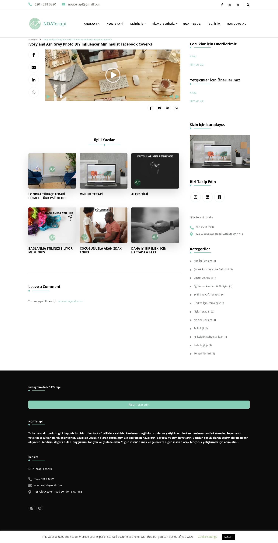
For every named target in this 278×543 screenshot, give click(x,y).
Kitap (193, 56)
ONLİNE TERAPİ (91, 194)
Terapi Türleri (202, 353)
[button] (112, 75)
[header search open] (248, 5)
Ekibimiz (137, 24)
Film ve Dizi (197, 64)
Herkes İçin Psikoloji (206, 303)
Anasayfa (92, 24)
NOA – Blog (192, 24)
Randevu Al (236, 24)
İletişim (214, 24)
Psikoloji (199, 328)
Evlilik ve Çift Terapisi (207, 294)
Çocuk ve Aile (202, 277)
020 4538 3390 (205, 227)
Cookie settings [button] (207, 536)
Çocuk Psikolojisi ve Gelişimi (211, 269)
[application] (112, 75)
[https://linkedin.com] (207, 197)
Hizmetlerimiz (163, 24)
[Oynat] (48, 96)
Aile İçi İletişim (203, 261)
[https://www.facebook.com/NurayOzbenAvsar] (219, 197)
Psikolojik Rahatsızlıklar (208, 336)
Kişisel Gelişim (203, 320)
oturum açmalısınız (70, 301)
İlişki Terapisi (202, 311)
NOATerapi (54, 23)
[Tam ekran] (177, 96)
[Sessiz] (171, 96)
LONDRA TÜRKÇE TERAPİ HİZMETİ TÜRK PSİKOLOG (47, 196)
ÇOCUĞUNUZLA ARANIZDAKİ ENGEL (101, 250)
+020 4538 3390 (44, 478)
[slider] (110, 96)
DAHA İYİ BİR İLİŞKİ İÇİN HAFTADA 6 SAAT (148, 250)
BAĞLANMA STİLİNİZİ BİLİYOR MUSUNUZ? (50, 250)
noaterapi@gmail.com (48, 485)
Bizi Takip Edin (140, 404)
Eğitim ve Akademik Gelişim (211, 286)
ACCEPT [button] (228, 536)
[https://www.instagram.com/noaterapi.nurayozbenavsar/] (195, 197)
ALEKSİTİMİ (139, 194)
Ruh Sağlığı (201, 345)
